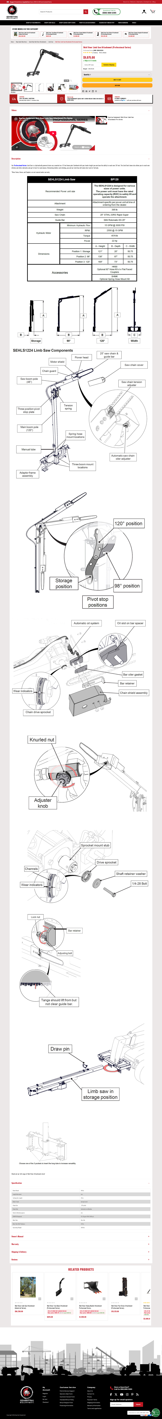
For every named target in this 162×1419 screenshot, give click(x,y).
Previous (24, 87)
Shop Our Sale (49, 23)
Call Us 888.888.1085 (123, 1389)
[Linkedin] (93, 91)
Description (16, 158)
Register (45, 1393)
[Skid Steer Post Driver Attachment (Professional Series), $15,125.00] (124, 1287)
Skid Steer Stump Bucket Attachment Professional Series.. (90, 1307)
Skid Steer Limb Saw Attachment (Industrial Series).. (25, 1307)
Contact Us (147, 2)
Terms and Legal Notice (94, 1408)
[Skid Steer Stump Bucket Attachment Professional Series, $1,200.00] (92, 1287)
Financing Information (66, 1405)
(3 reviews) (95, 53)
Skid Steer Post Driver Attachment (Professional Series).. (121, 1307)
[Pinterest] (96, 91)
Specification (17, 1183)
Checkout (46, 1402)
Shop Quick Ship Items (67, 23)
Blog (154, 2)
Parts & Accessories (87, 23)
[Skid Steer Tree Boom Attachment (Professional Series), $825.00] (60, 1287)
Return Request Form (66, 1402)
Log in (44, 1396)
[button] (156, 1412)
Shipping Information (93, 1402)
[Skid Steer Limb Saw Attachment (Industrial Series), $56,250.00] (28, 1287)
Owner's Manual (17, 1236)
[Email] (86, 91)
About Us (126, 2)
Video (134, 23)
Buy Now (117, 85)
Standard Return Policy (67, 1400)
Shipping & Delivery (19, 1251)
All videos (13, 92)
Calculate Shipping (109, 65)
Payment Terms (92, 1400)
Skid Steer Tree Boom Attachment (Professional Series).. (57, 1307)
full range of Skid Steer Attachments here (32, 1174)
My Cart (45, 1399)
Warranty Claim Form (66, 1394)
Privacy (89, 1397)
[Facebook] (83, 91)
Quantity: (87, 74)
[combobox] (63, 11)
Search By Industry (106, 23)
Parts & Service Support (67, 1391)
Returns (132, 2)
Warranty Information (93, 1405)
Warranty (140, 2)
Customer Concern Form (67, 1397)
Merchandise (123, 23)
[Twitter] (90, 91)
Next (77, 87)
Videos (14, 110)
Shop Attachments (33, 23)
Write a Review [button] (102, 53)
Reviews (15, 1259)
